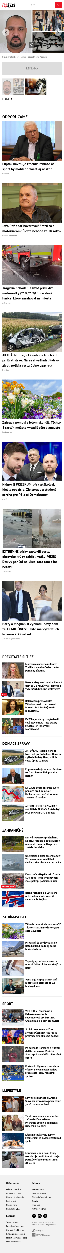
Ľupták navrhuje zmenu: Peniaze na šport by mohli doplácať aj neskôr (43, 772)
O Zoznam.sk (12, 1183)
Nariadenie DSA (13, 1209)
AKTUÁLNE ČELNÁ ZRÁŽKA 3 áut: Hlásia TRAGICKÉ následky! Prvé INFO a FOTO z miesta (42, 809)
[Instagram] (40, 1216)
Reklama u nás (38, 1189)
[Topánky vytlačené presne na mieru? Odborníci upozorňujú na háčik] (13, 968)
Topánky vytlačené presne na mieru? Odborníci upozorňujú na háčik (43, 964)
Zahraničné (12, 830)
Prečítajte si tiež (18, 656)
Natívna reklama (39, 1209)
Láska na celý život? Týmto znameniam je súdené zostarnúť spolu (43, 1138)
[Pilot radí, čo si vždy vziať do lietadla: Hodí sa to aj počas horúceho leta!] (13, 949)
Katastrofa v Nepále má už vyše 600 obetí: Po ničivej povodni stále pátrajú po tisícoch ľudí (42, 878)
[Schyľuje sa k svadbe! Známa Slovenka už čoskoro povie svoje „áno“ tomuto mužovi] (13, 1104)
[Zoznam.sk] (37, 1231)
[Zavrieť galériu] (58, 5)
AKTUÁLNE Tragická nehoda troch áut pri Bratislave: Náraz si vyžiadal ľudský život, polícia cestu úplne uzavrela (43, 755)
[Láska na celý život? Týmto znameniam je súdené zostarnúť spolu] (13, 1141)
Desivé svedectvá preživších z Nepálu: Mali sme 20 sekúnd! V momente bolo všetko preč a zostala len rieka (42, 842)
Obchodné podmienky (41, 1197)
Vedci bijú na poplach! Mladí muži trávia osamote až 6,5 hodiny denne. (41, 983)
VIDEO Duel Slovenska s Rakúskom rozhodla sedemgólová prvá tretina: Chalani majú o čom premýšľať (42, 1016)
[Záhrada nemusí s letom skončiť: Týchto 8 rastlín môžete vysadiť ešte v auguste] (13, 931)
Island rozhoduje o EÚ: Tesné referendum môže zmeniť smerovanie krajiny (41, 896)
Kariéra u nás (11, 1201)
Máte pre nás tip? (13, 1241)
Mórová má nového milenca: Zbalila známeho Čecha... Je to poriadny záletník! (42, 667)
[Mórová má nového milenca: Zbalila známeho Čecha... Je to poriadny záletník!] (13, 670)
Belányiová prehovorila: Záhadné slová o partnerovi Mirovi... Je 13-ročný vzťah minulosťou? (40, 705)
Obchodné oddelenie (15, 1230)
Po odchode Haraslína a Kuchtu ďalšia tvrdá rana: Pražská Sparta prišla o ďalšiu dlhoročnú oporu (43, 1052)
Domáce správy (16, 743)
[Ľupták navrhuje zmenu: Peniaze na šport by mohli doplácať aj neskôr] (13, 776)
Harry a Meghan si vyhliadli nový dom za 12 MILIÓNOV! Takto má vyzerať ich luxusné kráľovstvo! (43, 686)
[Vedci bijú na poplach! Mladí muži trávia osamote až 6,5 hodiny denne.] (13, 986)
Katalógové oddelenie (15, 1234)
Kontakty (10, 1215)
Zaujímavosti (14, 917)
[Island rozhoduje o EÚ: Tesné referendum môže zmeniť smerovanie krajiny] (13, 899)
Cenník (35, 1201)
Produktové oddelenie (15, 1226)
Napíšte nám (11, 1205)
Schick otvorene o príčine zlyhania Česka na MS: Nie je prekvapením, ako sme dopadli (42, 1033)
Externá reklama (39, 1193)
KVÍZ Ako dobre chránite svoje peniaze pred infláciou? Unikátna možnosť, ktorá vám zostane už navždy (42, 792)
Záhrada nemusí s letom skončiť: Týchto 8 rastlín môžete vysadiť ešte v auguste (43, 928)
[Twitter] (45, 1216)
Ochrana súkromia (13, 1193)
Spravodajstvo (12, 1222)
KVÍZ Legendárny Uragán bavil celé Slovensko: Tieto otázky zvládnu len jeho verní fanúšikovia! (42, 724)
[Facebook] (34, 1216)
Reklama (36, 1183)
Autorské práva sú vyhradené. (44, 1224)
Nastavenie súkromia (15, 1197)
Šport (7, 1003)
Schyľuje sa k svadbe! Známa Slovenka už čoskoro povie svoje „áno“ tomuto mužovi (43, 1101)
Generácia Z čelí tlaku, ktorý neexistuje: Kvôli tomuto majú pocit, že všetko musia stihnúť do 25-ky (42, 1158)
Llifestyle (11, 1090)
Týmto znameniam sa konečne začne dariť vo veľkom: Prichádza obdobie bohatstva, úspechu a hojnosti (42, 1121)
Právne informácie (13, 1189)
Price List (36, 1205)
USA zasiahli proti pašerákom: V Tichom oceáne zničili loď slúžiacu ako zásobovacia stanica (43, 859)
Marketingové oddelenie (16, 1237)
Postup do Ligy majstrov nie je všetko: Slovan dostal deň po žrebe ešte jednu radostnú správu (42, 1071)
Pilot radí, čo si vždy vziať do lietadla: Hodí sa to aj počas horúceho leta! (41, 946)
